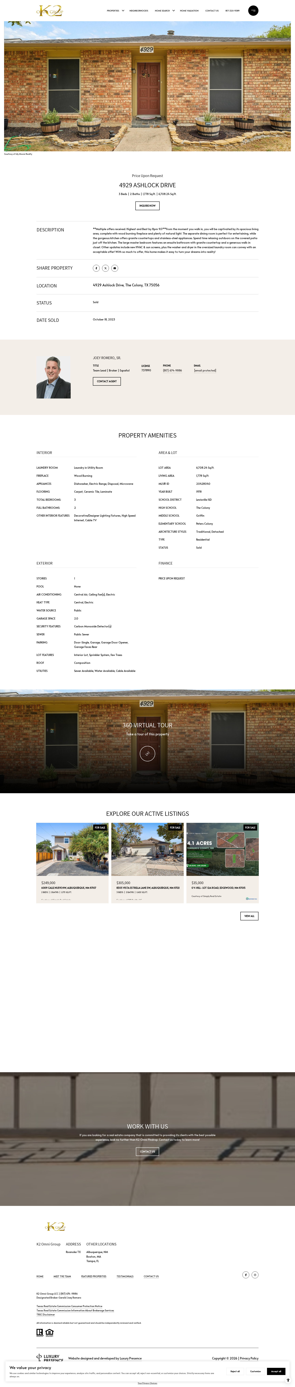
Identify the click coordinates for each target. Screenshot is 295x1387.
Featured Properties (93, 1276)
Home (40, 1276)
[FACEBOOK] (245, 1274)
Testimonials (125, 1276)
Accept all (276, 1371)
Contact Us (151, 1276)
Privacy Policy (249, 1358)
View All (249, 916)
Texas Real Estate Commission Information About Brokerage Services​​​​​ (75, 1310)
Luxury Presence (131, 1358)
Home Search (162, 10)
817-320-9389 (233, 10)
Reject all (235, 1371)
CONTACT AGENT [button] (107, 381)
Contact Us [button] (147, 1151)
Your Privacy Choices (147, 1383)
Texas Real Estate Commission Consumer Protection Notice (69, 1306)
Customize (255, 1371)
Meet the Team (62, 1276)
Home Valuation (189, 10)
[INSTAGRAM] (255, 1274)
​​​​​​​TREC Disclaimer (46, 1314)
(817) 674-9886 (172, 370)
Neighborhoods (139, 10)
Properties (113, 10)
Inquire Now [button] (147, 205)
